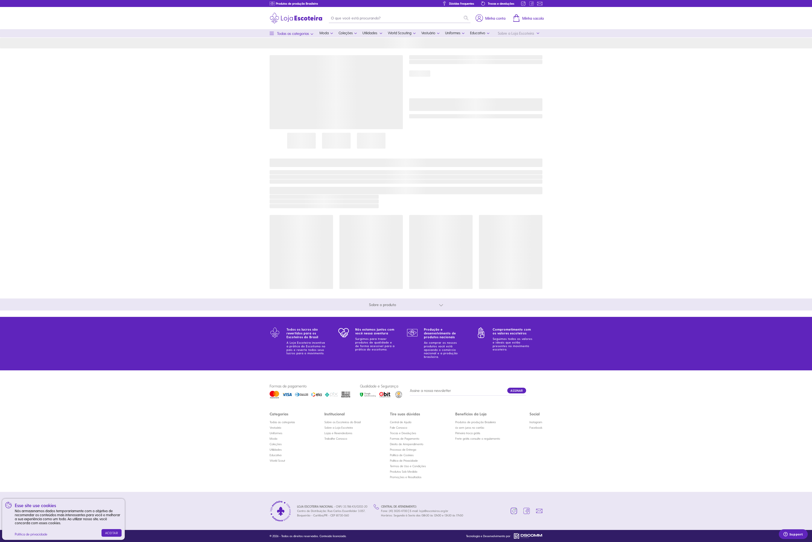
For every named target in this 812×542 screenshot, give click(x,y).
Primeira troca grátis (467, 433)
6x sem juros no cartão (469, 427)
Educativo (276, 455)
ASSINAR (516, 390)
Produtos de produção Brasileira (475, 422)
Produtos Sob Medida (403, 471)
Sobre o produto (382, 304)
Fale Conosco (398, 427)
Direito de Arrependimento (406, 444)
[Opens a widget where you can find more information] (793, 534)
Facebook (535, 427)
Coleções (276, 444)
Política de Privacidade (404, 460)
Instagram (535, 422)
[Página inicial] (296, 18)
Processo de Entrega (403, 449)
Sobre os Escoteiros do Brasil (342, 422)
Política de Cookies (402, 455)
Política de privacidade (31, 534)
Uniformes (276, 433)
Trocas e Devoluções (403, 433)
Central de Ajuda (400, 422)
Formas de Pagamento (404, 438)
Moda (273, 438)
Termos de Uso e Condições (408, 466)
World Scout (277, 460)
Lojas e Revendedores (338, 433)
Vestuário (275, 427)
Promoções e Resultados (405, 477)
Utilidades (276, 449)
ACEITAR (111, 533)
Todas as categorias (282, 422)
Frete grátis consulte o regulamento (477, 438)
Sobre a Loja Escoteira (338, 427)
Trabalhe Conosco (335, 438)
